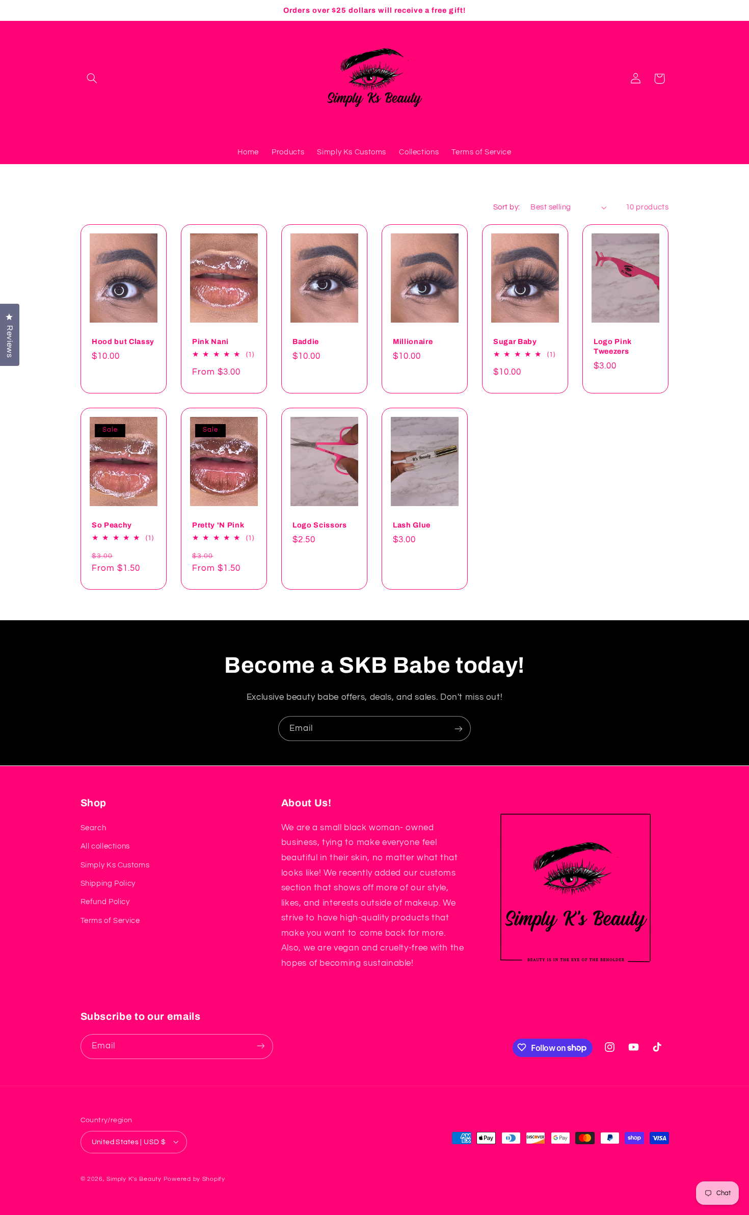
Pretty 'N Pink (218, 525)
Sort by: (506, 207)
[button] (92, 78)
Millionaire (413, 341)
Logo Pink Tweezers (613, 346)
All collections (105, 846)
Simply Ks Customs (115, 864)
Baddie (305, 341)
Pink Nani (210, 341)
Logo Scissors (319, 525)
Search (93, 827)
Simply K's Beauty (134, 1178)
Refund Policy (105, 902)
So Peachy (112, 525)
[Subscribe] (458, 728)
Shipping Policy (108, 883)
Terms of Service (110, 920)
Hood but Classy (123, 341)
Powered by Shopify (194, 1178)
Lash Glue (412, 525)
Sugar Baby (515, 341)
